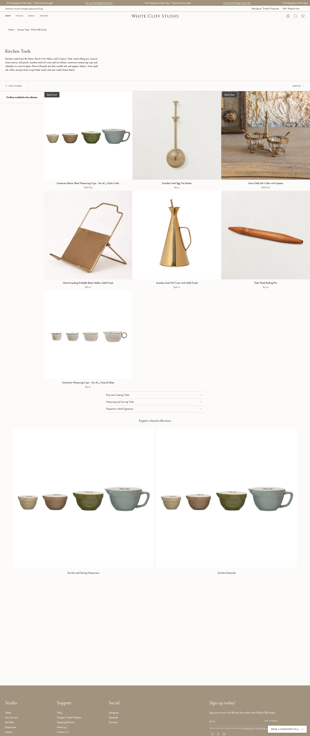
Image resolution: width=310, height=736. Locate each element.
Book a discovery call (285, 729)
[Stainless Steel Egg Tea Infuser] (176, 135)
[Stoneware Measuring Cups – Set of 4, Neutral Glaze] (88, 334)
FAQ (59, 712)
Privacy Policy (248, 728)
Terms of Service (261, 728)
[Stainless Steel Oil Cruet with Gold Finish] (176, 235)
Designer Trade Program (265, 8)
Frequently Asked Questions (119, 408)
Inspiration (10, 727)
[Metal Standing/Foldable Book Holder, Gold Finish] (88, 235)
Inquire (8, 732)
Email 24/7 (62, 727)
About (8, 712)
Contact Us (63, 732)
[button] (19, 16)
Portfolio (9, 722)
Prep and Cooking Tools (117, 395)
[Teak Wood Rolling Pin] (265, 235)
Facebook (113, 717)
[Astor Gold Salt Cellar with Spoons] (265, 135)
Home (11, 29)
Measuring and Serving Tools (120, 401)
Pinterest (113, 722)
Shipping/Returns (66, 722)
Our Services (11, 717)
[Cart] (303, 16)
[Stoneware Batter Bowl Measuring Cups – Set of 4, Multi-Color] (88, 135)
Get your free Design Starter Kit (99, 2)
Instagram (114, 712)
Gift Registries (291, 8)
